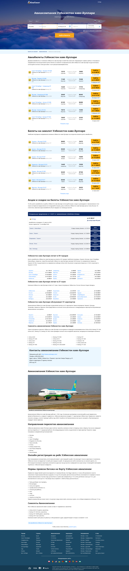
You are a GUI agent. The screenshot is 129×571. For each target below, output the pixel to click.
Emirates (53, 546)
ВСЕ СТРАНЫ (39, 553)
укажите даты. (73, 526)
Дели (78, 276)
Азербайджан (81, 294)
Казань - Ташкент (33, 233)
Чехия (37, 549)
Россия (30, 293)
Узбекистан (32, 291)
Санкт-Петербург (33, 274)
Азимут (53, 544)
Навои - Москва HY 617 (38, 180)
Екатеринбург (24, 546)
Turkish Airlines (55, 549)
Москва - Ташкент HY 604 (39, 78)
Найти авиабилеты (95, 228)
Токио (79, 272)
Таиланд (38, 540)
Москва (31, 272)
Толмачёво (32, 318)
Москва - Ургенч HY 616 (39, 110)
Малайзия (56, 298)
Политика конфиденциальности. (75, 568)
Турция (79, 293)
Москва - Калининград (86, 544)
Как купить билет (100, 553)
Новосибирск (32, 276)
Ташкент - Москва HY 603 (39, 141)
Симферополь (24, 540)
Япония (31, 294)
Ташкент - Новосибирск (35, 228)
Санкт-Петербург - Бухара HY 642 (41, 117)
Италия (55, 293)
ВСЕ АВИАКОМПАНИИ (56, 553)
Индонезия (56, 291)
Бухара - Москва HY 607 (38, 157)
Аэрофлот (53, 536)
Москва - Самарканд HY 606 (40, 94)
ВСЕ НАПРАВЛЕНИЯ (86, 553)
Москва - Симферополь (87, 538)
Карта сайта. (94, 568)
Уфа (22, 549)
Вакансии (98, 549)
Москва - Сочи (84, 536)
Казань (55, 278)
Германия (80, 298)
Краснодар (24, 542)
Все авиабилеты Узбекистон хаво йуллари (40, 523)
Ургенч (55, 274)
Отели (30, 21)
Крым (37, 536)
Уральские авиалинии (56, 540)
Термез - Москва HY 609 (39, 171)
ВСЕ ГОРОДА (24, 553)
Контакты (98, 538)
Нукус (79, 320)
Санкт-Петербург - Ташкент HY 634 (42, 71)
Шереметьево (69, 538)
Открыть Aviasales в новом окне (93, 31)
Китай (54, 296)
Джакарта (80, 278)
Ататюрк (79, 322)
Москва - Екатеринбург (87, 549)
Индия (30, 296)
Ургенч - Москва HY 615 (39, 149)
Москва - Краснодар (86, 542)
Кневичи (79, 318)
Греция (38, 551)
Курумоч (68, 551)
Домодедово (69, 536)
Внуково (55, 315)
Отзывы (98, 544)
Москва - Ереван (85, 540)
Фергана (55, 272)
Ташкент (31, 270)
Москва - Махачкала (86, 551)
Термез (79, 270)
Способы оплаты (100, 540)
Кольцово (80, 315)
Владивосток (81, 274)
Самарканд (56, 270)
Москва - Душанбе (85, 546)
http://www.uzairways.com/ (49, 354)
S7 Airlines (53, 538)
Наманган (31, 278)
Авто (37, 21)
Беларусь (31, 298)
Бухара (55, 276)
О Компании (99, 536)
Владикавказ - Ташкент (35, 238)
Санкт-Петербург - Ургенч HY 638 (41, 102)
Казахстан (55, 294)
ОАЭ (78, 291)
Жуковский (68, 542)
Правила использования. (87, 568)
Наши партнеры (100, 546)
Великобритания (82, 296)
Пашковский (69, 549)
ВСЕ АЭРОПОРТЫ (70, 553)
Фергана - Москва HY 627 (39, 187)
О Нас (99, 2)
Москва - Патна (33, 243)
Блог (97, 551)
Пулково (31, 317)
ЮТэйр (52, 542)
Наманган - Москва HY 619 (39, 164)
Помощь (98, 542)
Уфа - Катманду (33, 248)
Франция (38, 544)
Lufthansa (53, 551)
